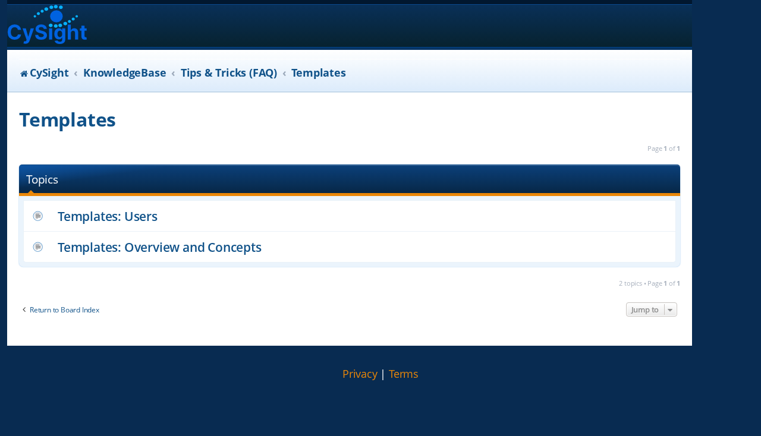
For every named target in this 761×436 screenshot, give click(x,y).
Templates (67, 119)
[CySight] (47, 26)
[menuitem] (360, 374)
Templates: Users (108, 216)
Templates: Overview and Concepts (160, 246)
